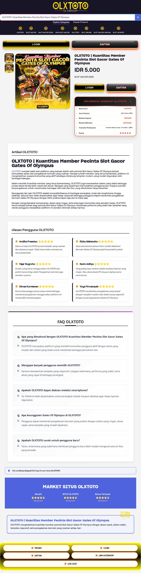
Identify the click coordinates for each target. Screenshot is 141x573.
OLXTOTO (16, 171)
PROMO (38, 547)
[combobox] (67, 17)
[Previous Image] (17, 81)
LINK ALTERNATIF (106, 556)
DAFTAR (105, 44)
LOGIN (36, 44)
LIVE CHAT (72, 565)
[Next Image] (68, 81)
